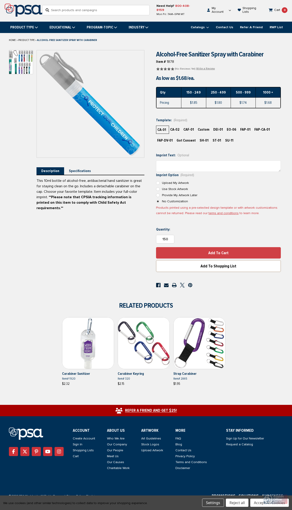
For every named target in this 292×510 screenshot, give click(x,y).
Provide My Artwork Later (179, 195)
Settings (213, 502)
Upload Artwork (152, 450)
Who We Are (116, 438)
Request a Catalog (239, 444)
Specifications (80, 171)
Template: (171, 120)
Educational (60, 27)
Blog (178, 444)
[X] (182, 285)
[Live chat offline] (275, 499)
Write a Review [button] (205, 68)
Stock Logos (150, 444)
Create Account (84, 438)
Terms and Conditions (191, 462)
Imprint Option (175, 175)
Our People (115, 450)
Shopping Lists (83, 450)
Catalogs (198, 27)
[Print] (174, 285)
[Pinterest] (190, 285)
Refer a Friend (251, 27)
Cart (76, 456)
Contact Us (224, 27)
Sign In (77, 444)
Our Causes (115, 462)
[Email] (166, 285)
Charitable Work (118, 468)
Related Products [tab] (146, 305)
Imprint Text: (172, 155)
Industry (136, 27)
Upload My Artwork (175, 183)
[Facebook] (158, 285)
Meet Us (113, 456)
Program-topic (100, 27)
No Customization (175, 201)
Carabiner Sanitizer (76, 374)
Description (50, 171)
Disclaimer (182, 468)
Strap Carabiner (185, 374)
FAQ (178, 438)
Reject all (237, 502)
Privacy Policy (185, 456)
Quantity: (163, 229)
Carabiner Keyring (131, 374)
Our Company (117, 444)
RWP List (276, 27)
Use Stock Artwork (175, 189)
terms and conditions (224, 213)
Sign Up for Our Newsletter (245, 438)
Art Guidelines (151, 438)
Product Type (22, 27)
